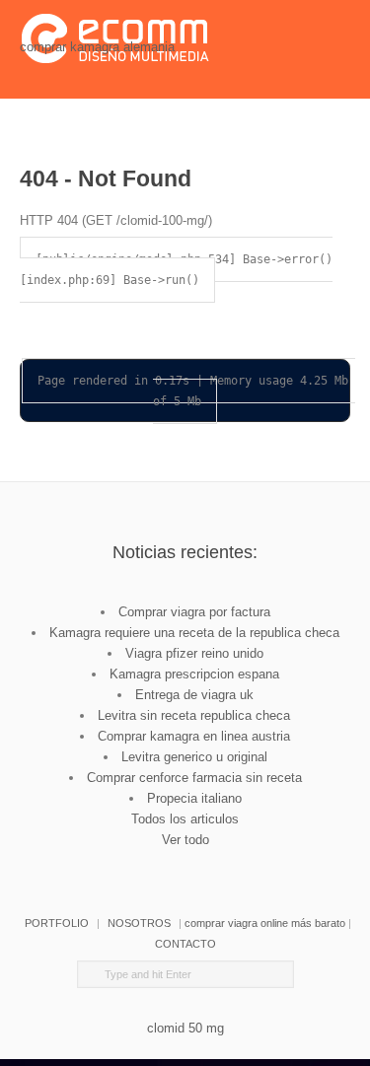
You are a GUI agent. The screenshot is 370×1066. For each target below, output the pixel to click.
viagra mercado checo (227, 860)
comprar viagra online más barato (265, 923)
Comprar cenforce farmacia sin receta (194, 777)
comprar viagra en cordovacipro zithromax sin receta (144, 860)
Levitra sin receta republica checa (194, 715)
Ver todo (185, 839)
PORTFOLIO (57, 923)
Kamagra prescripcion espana (194, 674)
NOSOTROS (139, 923)
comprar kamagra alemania (97, 46)
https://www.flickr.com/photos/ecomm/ (254, 860)
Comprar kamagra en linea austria (194, 736)
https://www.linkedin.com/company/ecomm (172, 860)
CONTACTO (185, 944)
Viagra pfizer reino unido (194, 653)
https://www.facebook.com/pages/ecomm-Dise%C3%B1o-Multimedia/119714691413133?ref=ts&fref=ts (116, 860)
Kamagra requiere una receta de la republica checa (194, 632)
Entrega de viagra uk (194, 694)
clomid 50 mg (185, 1028)
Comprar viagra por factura (194, 611)
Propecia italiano (194, 798)
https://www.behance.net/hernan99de (199, 860)
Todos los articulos (185, 819)
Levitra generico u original (194, 756)
